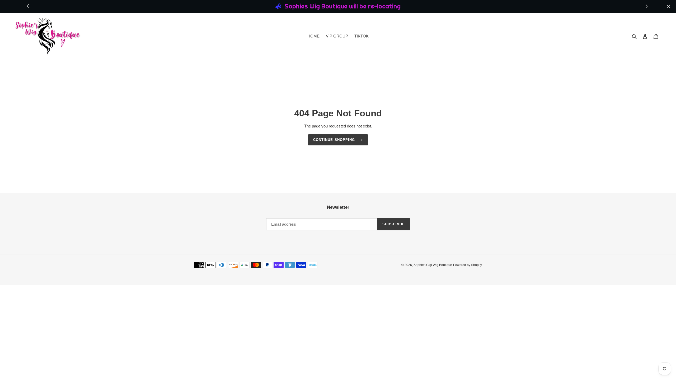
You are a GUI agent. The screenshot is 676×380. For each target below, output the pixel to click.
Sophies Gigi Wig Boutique (433, 265)
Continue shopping (334, 140)
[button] (647, 6)
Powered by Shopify (467, 265)
